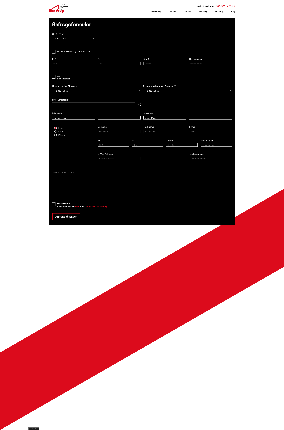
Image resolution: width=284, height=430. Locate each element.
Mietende (148, 113)
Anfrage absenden (66, 216)
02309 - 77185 (225, 5)
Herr (59, 128)
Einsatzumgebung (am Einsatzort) (159, 86)
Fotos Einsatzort (61, 99)
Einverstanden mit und (82, 205)
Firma (192, 126)
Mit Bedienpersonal (54, 75)
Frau (59, 131)
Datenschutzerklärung (96, 206)
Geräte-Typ (58, 34)
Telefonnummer (197, 153)
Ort (100, 59)
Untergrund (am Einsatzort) (65, 86)
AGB (77, 206)
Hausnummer (196, 59)
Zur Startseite (59, 8)
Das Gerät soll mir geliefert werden (73, 51)
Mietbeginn (58, 113)
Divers (59, 135)
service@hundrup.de (205, 6)
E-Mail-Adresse (105, 153)
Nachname (149, 126)
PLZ (54, 59)
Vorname (102, 126)
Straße (146, 59)
